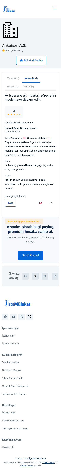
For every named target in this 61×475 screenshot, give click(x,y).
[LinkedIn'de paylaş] (45, 276)
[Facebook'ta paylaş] (25, 276)
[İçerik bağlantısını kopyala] (51, 203)
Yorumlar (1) (13, 78)
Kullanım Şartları (26, 466)
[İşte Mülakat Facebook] (5, 317)
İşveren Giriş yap (10, 343)
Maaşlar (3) (12, 86)
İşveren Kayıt (8, 335)
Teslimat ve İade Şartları (14, 394)
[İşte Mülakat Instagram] (21, 317)
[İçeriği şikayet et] (41, 203)
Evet (10, 203)
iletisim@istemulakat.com (14, 428)
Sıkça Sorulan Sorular (13, 378)
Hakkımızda (8, 447)
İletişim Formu (9, 412)
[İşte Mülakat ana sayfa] (9, 9)
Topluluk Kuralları (10, 362)
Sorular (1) (29, 86)
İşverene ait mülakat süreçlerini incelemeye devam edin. (30, 97)
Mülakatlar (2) (31, 78)
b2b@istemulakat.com (13, 420)
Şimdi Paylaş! (30, 255)
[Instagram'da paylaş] (55, 276)
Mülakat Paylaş (33, 60)
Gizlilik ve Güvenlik (11, 370)
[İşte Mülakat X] (29, 317)
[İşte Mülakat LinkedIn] (13, 317)
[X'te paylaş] (35, 276)
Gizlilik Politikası (48, 462)
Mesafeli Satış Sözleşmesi (15, 386)
